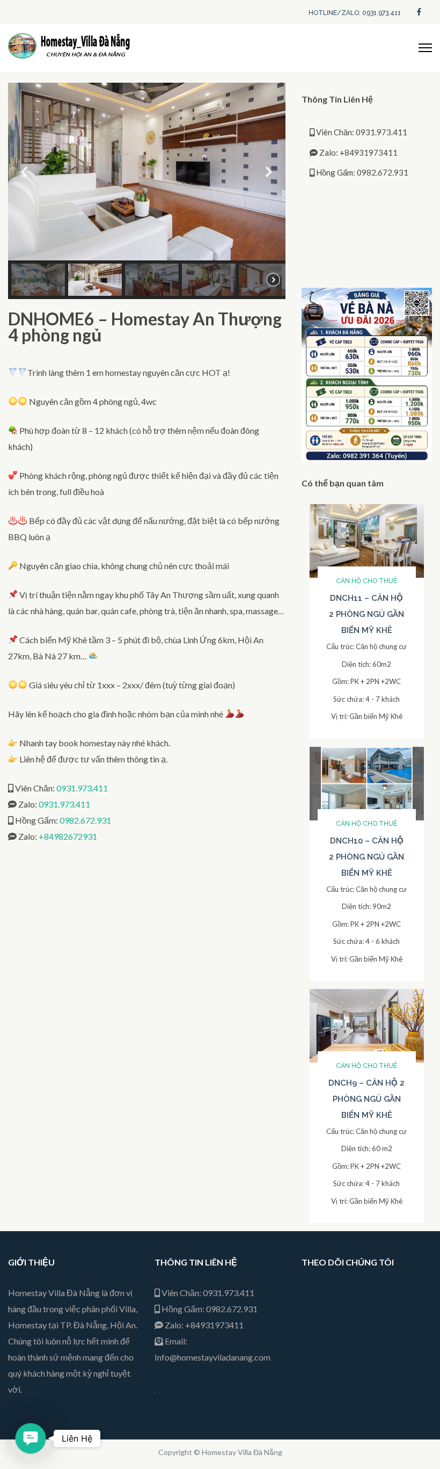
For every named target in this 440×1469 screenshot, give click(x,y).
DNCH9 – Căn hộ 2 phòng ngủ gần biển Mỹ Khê (366, 1099)
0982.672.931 (85, 820)
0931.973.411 (82, 788)
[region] (146, 191)
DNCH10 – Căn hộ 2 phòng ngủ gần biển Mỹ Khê (366, 857)
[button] (24, 171)
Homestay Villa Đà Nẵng (242, 1452)
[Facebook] (419, 11)
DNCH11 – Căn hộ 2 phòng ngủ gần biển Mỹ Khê (366, 614)
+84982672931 (68, 836)
